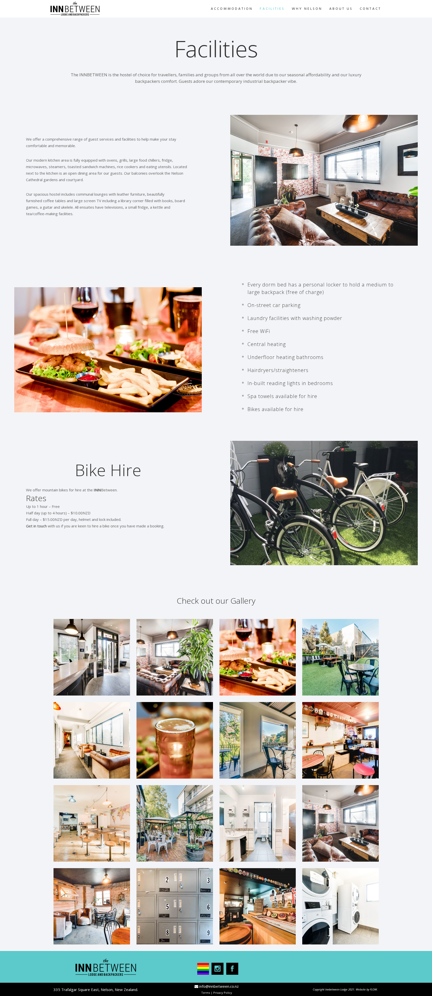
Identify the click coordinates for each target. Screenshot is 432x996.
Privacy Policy (222, 992)
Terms (205, 992)
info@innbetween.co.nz (219, 986)
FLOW (373, 989)
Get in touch (37, 525)
